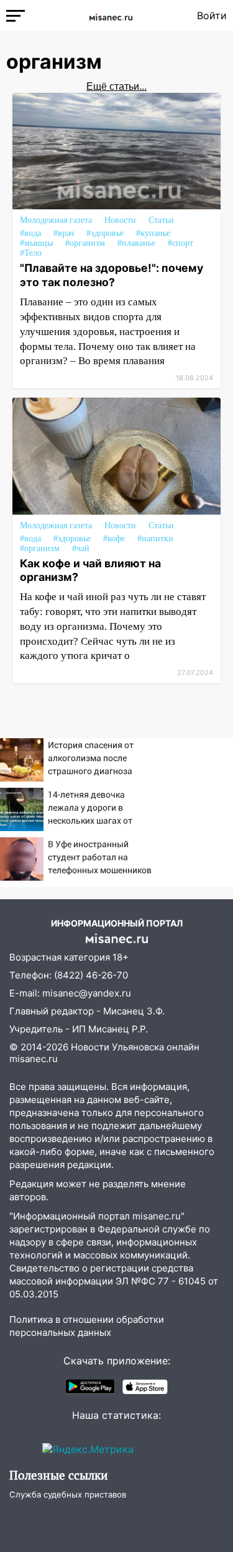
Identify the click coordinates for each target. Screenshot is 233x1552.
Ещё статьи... (116, 86)
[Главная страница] (111, 15)
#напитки (155, 538)
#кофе (114, 538)
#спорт (180, 243)
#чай (80, 548)
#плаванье (136, 243)
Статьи (161, 220)
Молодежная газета (56, 220)
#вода (30, 233)
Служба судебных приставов (67, 1494)
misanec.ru (33, 1059)
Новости (120, 220)
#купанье (153, 233)
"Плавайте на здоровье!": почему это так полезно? (111, 275)
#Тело (31, 253)
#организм (85, 243)
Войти (212, 15)
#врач (63, 233)
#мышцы (36, 243)
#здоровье (105, 233)
